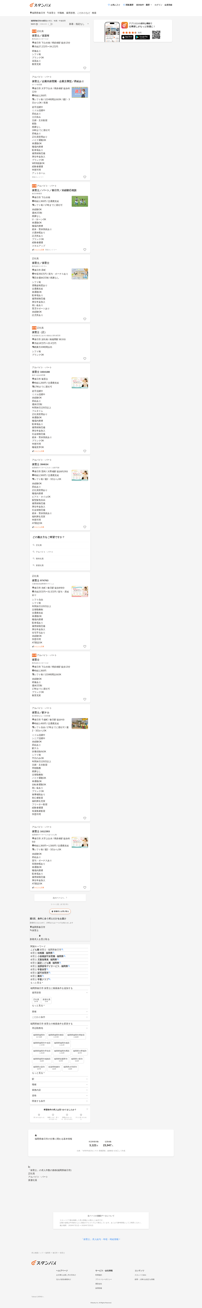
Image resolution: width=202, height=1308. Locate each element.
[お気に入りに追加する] (84, 68)
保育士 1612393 (41, 831)
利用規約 (98, 1275)
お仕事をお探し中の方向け (66, 1275)
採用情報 (98, 1288)
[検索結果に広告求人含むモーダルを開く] (37, 24)
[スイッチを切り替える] (50, 24)
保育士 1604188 (41, 372)
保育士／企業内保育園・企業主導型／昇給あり (58, 81)
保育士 (35, 659)
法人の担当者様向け (63, 1279)
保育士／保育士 (40, 263)
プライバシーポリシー (103, 1279)
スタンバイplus (140, 1275)
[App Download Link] (127, 38)
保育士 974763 (40, 580)
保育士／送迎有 (40, 35)
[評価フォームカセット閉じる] (87, 1109)
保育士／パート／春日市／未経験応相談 (54, 190)
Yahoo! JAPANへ (37, 1297)
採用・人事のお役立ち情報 (144, 1279)
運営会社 (98, 1284)
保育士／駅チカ (40, 712)
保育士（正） (39, 332)
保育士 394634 (40, 464)
